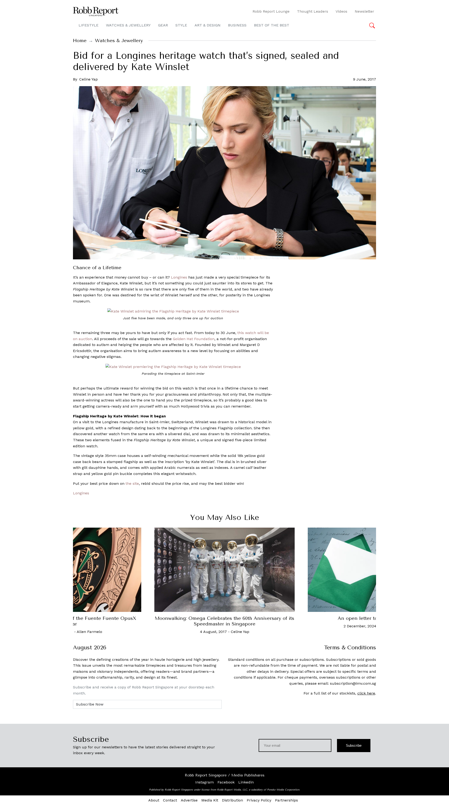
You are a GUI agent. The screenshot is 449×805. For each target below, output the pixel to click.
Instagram (204, 782)
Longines (179, 277)
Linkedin (246, 782)
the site (132, 483)
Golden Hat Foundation (193, 339)
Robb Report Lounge (271, 11)
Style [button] (181, 25)
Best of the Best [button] (271, 25)
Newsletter (364, 11)
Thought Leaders (312, 11)
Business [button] (237, 25)
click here (366, 693)
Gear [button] (163, 25)
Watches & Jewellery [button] (128, 25)
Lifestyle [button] (88, 25)
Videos (341, 11)
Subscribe (354, 745)
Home (80, 40)
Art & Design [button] (208, 25)
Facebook (226, 782)
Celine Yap (88, 79)
